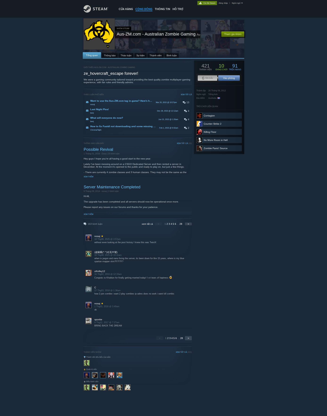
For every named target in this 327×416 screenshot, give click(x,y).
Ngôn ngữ (236, 3)
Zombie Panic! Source (216, 148)
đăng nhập (223, 3)
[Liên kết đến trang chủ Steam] (95, 11)
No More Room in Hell (216, 140)
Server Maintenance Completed (112, 187)
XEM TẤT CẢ (186, 95)
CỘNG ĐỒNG (143, 9)
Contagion (209, 115)
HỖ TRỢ (178, 9)
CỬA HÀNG (126, 9)
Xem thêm (88, 177)
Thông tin (162, 9)
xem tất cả (147, 224)
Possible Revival (98, 149)
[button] (138, 102)
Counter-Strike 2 (212, 123)
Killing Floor (210, 132)
